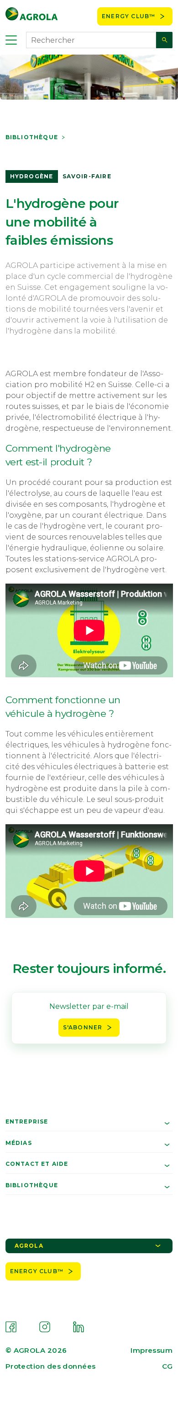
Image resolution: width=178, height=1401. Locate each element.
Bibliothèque (31, 137)
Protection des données (50, 1366)
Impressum (152, 1350)
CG (167, 1366)
